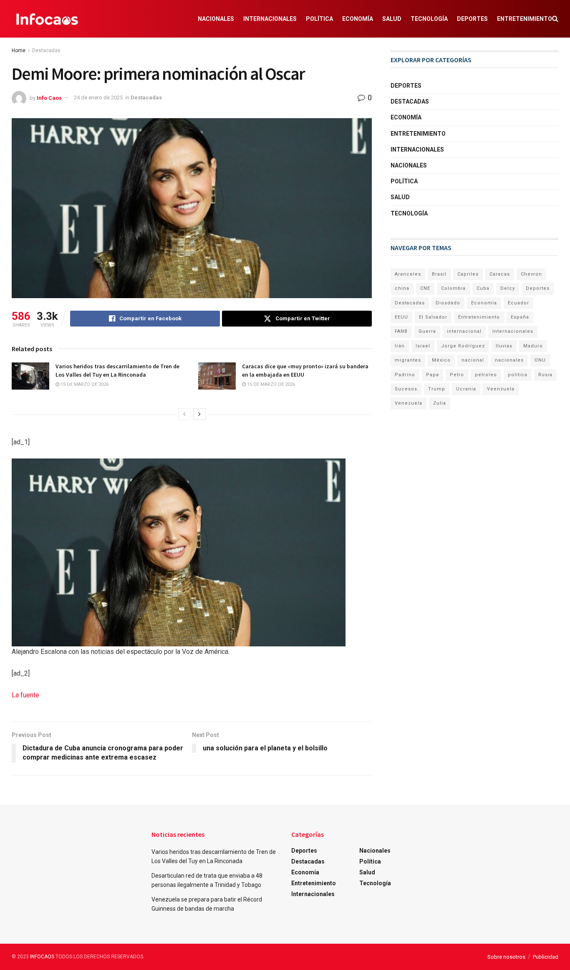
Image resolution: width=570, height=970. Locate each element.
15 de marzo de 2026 (83, 384)
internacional (464, 331)
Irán (400, 346)
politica (517, 374)
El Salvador (433, 317)
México (441, 360)
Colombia (453, 288)
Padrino (405, 374)
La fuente (25, 695)
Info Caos (49, 97)
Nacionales (216, 18)
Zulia (439, 403)
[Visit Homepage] (47, 19)
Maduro (533, 346)
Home (18, 50)
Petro (457, 374)
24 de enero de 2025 (98, 97)
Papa (432, 374)
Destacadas (46, 50)
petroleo (486, 374)
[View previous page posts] (184, 414)
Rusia (545, 374)
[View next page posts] (199, 414)
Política (319, 18)
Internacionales (270, 18)
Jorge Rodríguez (463, 346)
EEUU (401, 317)
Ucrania (466, 389)
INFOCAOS (42, 957)
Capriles (468, 274)
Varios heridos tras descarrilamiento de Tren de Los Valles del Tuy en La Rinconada (117, 370)
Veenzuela (501, 389)
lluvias (504, 346)
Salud (391, 18)
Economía (357, 18)
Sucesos (406, 389)
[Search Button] (555, 19)
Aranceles (408, 274)
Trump (436, 389)
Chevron (531, 274)
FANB (401, 331)
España (520, 317)
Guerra (427, 331)
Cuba (483, 288)
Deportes (472, 18)
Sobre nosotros (506, 957)
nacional (473, 360)
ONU (540, 360)
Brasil (439, 274)
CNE (425, 288)
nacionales (509, 360)
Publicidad (545, 957)
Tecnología (429, 18)
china (402, 288)
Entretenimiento (524, 18)
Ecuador (518, 303)
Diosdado (448, 303)
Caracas (499, 274)
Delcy (507, 288)
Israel (423, 346)
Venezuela (408, 403)
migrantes (408, 360)
